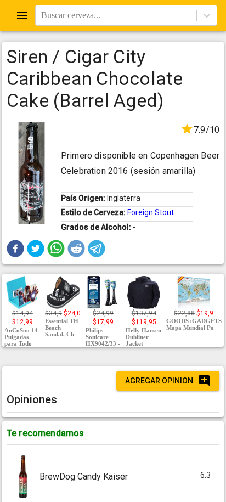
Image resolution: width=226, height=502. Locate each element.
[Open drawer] (22, 15)
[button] (15, 248)
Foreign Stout (150, 212)
